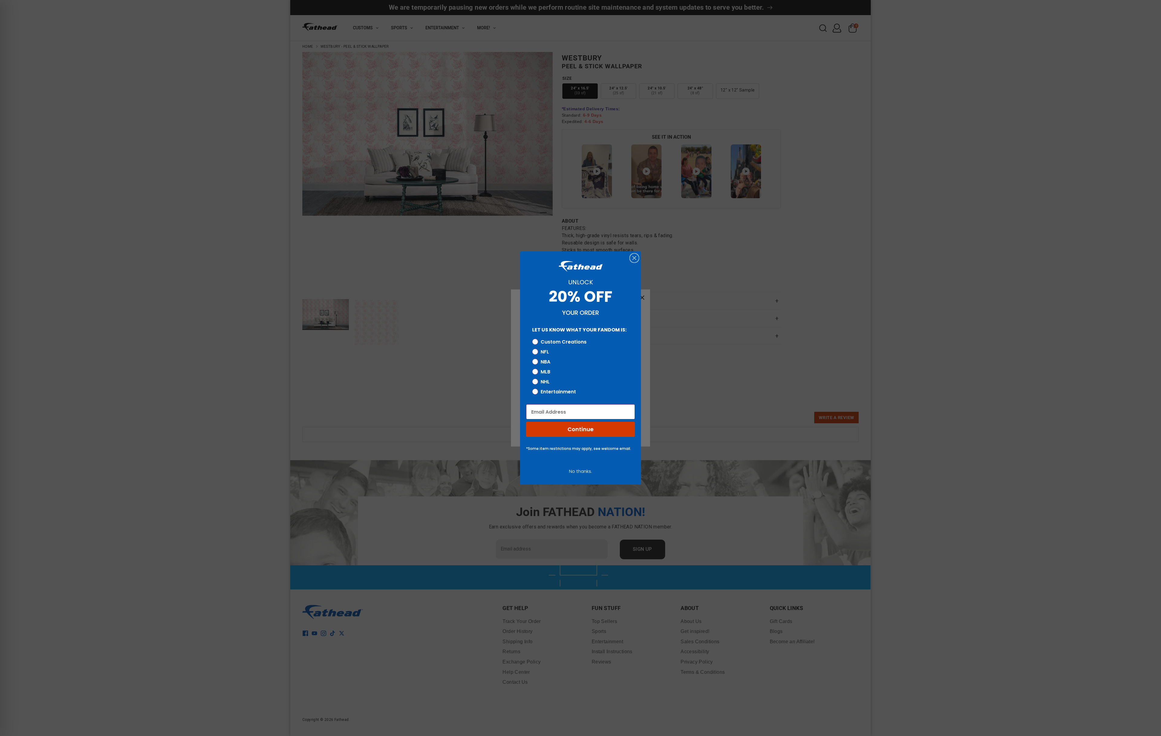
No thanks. (580, 471)
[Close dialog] (634, 258)
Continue (580, 429)
